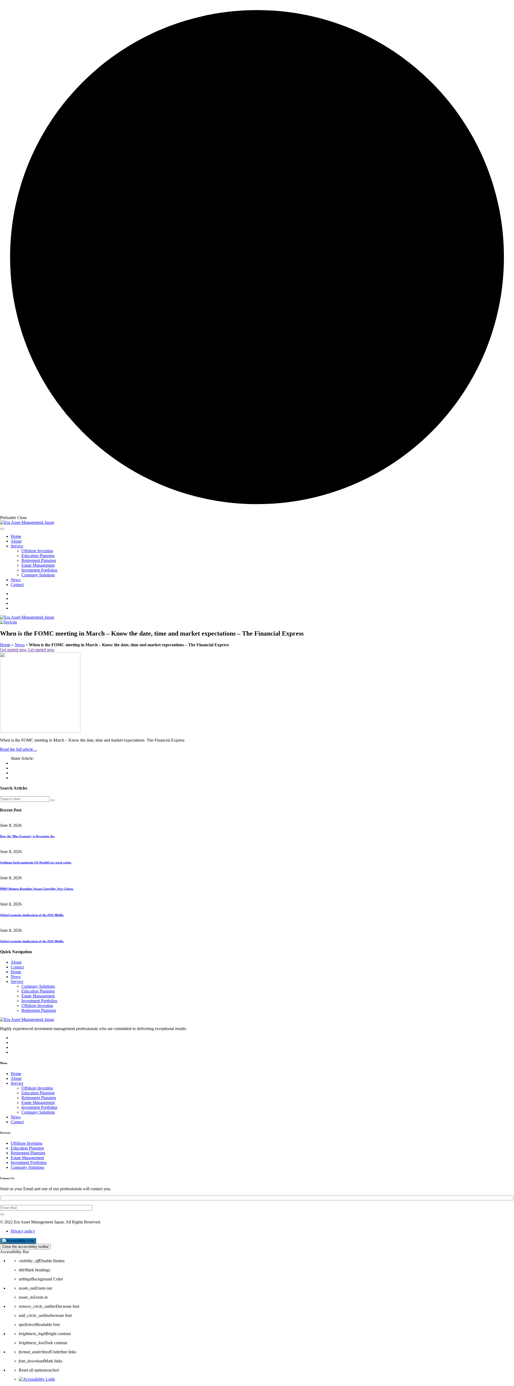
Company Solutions (38, 575)
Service (17, 546)
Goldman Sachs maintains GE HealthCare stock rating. (36, 862)
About (16, 541)
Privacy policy (23, 1231)
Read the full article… (18, 749)
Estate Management (38, 565)
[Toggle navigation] (2, 528)
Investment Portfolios (39, 570)
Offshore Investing (37, 551)
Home (16, 536)
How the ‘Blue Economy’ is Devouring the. (27, 836)
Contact (17, 584)
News (16, 579)
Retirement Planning (38, 560)
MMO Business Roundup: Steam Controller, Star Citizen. (37, 888)
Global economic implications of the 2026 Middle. (32, 915)
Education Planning (38, 555)
